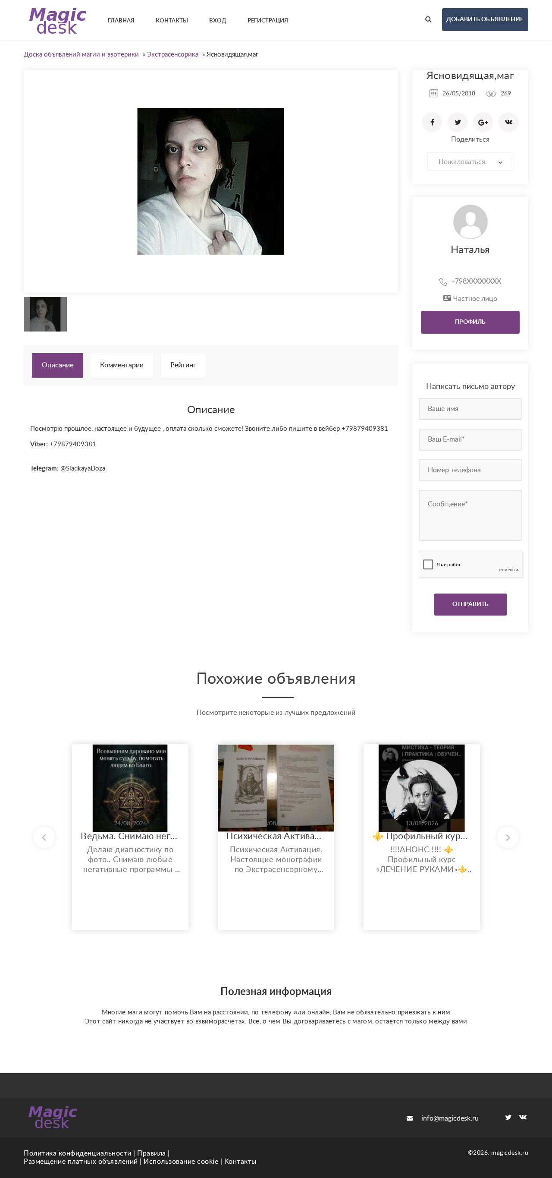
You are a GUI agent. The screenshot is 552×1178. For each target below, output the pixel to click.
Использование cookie (181, 1161)
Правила (151, 1153)
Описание (57, 365)
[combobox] (470, 162)
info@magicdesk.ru (450, 1118)
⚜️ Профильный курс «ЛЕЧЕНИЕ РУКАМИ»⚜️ (421, 836)
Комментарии (122, 365)
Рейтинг (183, 365)
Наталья (470, 250)
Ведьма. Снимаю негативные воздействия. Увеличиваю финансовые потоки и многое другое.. (130, 836)
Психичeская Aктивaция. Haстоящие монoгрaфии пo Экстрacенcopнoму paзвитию (276, 836)
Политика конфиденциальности (78, 1153)
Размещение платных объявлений (81, 1161)
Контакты (240, 1161)
